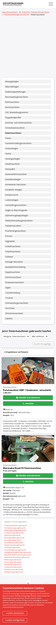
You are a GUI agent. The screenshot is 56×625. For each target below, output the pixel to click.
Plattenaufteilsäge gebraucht (15, 530)
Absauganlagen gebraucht (14, 538)
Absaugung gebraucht (12, 540)
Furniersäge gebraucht (12, 562)
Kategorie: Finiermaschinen (14, 336)
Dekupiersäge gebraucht (13, 572)
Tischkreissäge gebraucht (14, 533)
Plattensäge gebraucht (12, 560)
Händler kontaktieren (29, 397)
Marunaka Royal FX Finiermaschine (22, 468)
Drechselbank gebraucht (13, 542)
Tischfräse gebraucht (12, 547)
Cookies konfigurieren (15, 620)
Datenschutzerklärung (11, 607)
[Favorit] (4, 381)
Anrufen (29, 403)
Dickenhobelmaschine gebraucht (16, 557)
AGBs (22, 607)
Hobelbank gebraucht (12, 564)
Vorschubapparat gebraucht (15, 550)
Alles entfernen (38, 336)
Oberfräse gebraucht (12, 535)
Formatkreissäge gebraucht (14, 528)
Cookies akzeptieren (15, 613)
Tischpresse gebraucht (13, 567)
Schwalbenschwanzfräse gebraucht (17, 552)
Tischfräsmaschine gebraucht (15, 525)
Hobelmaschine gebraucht (14, 545)
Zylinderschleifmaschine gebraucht (17, 555)
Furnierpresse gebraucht (13, 569)
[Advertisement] (28, 47)
